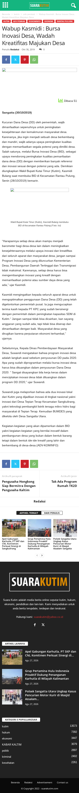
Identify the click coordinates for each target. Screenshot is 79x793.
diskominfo (35, 21)
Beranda (6, 14)
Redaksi (14, 49)
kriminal (6, 756)
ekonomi (48, 21)
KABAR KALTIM (11, 744)
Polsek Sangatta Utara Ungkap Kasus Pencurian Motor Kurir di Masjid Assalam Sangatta (64, 543)
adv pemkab (29, 14)
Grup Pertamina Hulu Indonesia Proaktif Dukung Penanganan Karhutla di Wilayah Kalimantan (39, 543)
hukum (6, 732)
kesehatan (8, 762)
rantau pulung (65, 21)
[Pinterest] (25, 60)
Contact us (62, 782)
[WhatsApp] (34, 60)
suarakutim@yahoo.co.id (48, 616)
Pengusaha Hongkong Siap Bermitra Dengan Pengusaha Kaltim (19, 485)
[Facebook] (6, 60)
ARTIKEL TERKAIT (29, 512)
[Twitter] (15, 60)
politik (5, 750)
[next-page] (42, 555)
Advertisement (44, 782)
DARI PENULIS (52, 512)
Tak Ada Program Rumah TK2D (64, 483)
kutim (16, 14)
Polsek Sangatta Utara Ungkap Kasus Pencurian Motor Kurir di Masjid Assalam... (50, 695)
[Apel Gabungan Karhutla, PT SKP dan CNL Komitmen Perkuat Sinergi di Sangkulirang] (14, 528)
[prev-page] (37, 555)
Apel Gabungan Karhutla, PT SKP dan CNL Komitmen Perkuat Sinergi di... (50, 653)
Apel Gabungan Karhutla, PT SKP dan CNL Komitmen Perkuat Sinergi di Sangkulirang (13, 543)
